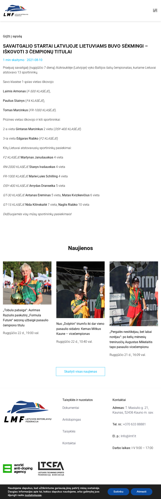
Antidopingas (71, 419)
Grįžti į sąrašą (12, 36)
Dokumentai (70, 408)
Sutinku (118, 491)
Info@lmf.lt (128, 436)
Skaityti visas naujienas (80, 371)
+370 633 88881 (134, 424)
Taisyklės (68, 431)
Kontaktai (69, 443)
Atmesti (141, 491)
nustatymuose (33, 495)
